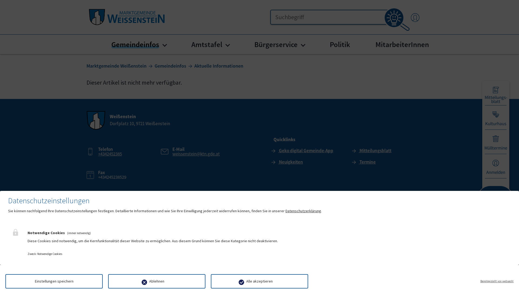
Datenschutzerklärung (303, 210)
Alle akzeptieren (259, 281)
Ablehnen (156, 281)
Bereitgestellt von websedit (497, 281)
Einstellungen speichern (54, 281)
